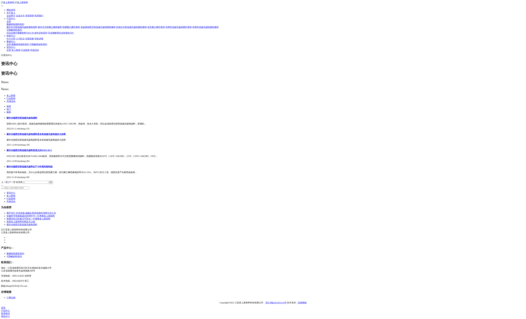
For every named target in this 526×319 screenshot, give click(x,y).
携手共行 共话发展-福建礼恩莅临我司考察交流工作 (31, 213)
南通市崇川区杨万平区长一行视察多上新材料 (28, 219)
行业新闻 (11, 98)
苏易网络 (302, 302)
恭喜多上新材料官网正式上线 (21, 222)
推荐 (9, 106)
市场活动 (11, 101)
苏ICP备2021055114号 (275, 302)
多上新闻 (11, 95)
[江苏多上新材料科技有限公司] (263, 2)
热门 (9, 109)
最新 (9, 112)
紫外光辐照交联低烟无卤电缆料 (22, 224)
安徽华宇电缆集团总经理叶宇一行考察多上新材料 (31, 216)
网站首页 (11, 10)
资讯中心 (11, 193)
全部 (9, 21)
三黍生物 (11, 297)
